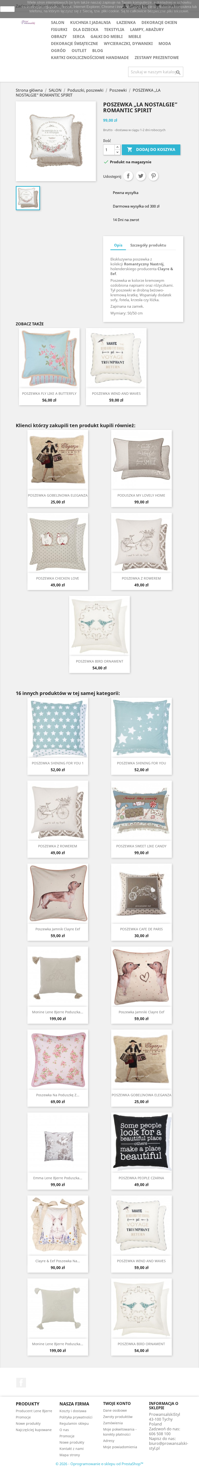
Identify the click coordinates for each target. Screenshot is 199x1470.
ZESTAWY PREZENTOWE (157, 57)
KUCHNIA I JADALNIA (90, 22)
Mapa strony (69, 1455)
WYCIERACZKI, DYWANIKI (128, 43)
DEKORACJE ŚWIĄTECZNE (74, 43)
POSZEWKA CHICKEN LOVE (57, 578)
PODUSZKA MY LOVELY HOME (141, 495)
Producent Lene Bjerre (34, 1411)
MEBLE (134, 36)
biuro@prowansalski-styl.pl (168, 1446)
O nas (64, 1429)
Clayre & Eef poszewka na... (57, 1261)
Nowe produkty (28, 1423)
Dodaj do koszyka (151, 149)
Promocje (23, 1417)
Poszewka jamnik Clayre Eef (57, 929)
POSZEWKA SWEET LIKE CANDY (141, 846)
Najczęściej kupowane (34, 1429)
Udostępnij (128, 176)
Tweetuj (141, 176)
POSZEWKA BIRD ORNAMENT (99, 661)
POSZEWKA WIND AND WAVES (116, 393)
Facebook (21, 1383)
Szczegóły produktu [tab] (148, 245)
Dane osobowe (115, 1410)
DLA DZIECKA (85, 29)
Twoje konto (117, 1403)
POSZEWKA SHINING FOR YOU (141, 763)
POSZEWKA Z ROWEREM (141, 578)
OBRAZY (59, 36)
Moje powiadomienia (120, 1447)
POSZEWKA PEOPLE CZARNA (141, 1178)
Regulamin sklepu (74, 1423)
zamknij (7, 9)
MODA (164, 43)
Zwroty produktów (118, 1416)
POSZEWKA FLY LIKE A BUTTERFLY (49, 393)
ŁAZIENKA (126, 22)
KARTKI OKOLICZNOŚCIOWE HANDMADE (90, 57)
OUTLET (79, 50)
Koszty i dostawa (72, 1411)
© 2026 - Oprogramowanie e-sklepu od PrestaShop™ (99, 1463)
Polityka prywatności (75, 1417)
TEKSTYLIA (114, 29)
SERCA (79, 36)
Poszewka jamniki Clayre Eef (141, 1012)
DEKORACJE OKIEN (159, 22)
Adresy (108, 1440)
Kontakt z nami (71, 1448)
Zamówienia (113, 1423)
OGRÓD (58, 50)
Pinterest (153, 176)
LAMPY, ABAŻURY (147, 29)
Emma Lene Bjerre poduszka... (57, 1178)
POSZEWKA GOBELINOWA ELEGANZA (58, 495)
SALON (57, 22)
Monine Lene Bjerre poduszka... (57, 1012)
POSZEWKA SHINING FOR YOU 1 (58, 763)
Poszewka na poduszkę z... (57, 1095)
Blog (97, 50)
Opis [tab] (118, 245)
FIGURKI (59, 29)
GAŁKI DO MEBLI (107, 36)
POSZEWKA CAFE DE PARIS (141, 929)
